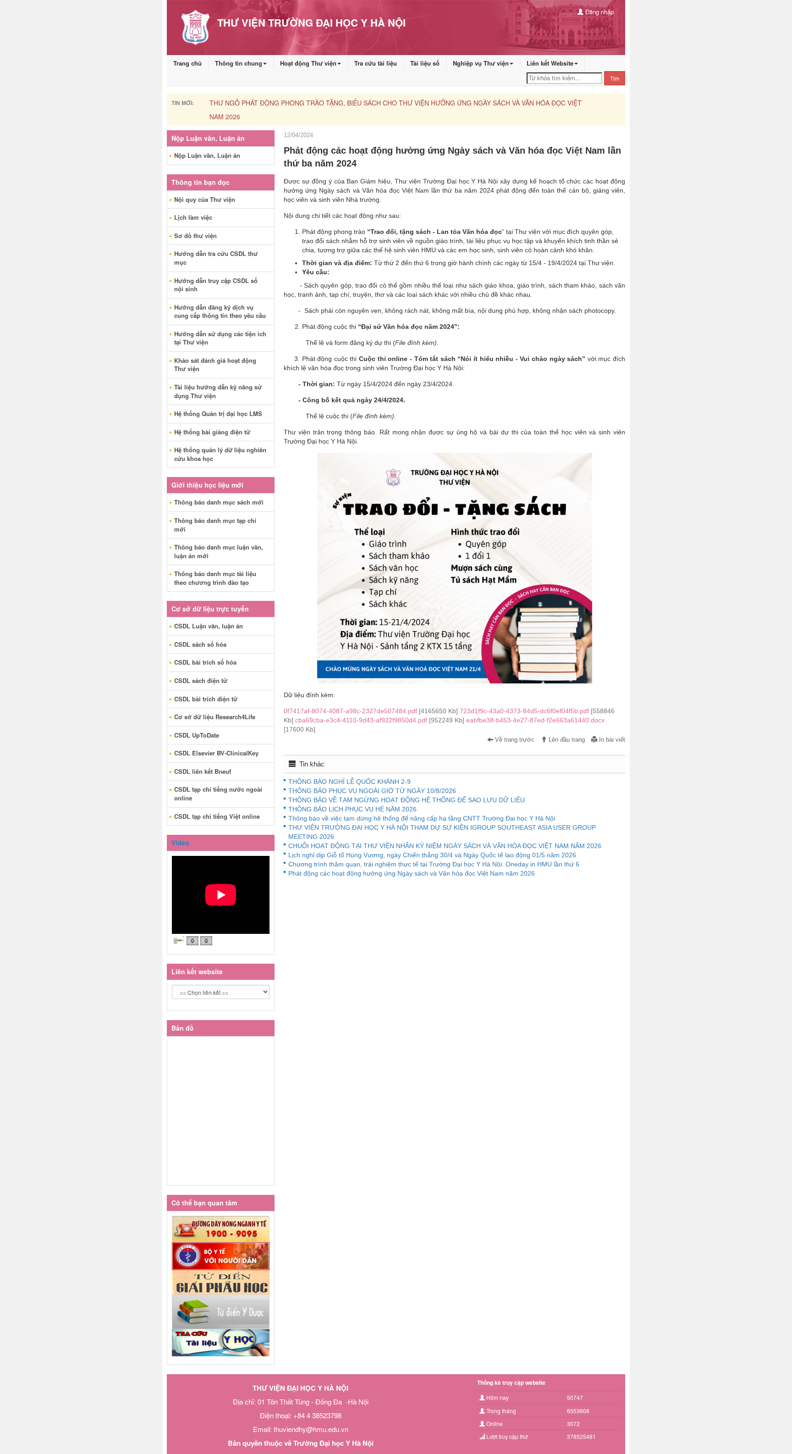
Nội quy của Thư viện (204, 199)
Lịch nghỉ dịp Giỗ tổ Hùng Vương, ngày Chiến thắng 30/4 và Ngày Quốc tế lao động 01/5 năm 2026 (432, 855)
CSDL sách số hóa (200, 644)
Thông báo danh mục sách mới (219, 502)
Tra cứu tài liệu (375, 63)
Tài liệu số (425, 63)
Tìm (614, 78)
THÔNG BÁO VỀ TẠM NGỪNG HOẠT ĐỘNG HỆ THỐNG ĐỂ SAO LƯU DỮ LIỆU (406, 800)
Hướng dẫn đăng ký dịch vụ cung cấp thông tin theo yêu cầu (220, 311)
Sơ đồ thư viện (195, 235)
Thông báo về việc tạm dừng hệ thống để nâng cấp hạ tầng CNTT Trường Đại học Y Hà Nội (421, 818)
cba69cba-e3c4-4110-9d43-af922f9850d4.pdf (380, 720)
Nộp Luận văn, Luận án (207, 155)
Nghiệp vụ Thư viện (481, 63)
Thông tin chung (238, 63)
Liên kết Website (550, 63)
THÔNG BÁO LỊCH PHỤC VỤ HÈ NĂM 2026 (352, 809)
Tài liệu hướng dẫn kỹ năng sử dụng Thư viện (218, 391)
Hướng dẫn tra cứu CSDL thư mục (216, 257)
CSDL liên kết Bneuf (202, 771)
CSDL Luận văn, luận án (208, 626)
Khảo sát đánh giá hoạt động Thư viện (215, 364)
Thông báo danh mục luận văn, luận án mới (218, 551)
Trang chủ (187, 63)
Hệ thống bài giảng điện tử (212, 431)
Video (180, 842)
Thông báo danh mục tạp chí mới (215, 524)
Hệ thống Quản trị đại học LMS (218, 413)
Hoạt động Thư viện (308, 63)
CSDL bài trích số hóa (205, 662)
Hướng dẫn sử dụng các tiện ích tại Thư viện (220, 338)
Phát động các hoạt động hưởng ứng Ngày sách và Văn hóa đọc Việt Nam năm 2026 (411, 873)
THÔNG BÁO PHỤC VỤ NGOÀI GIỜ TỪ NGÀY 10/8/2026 (372, 790)
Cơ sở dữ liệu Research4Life (214, 716)
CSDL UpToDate (196, 735)
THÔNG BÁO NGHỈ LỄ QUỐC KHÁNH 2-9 (349, 781)
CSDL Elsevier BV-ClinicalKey (216, 753)
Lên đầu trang (566, 740)
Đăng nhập (598, 11)
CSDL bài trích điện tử (205, 698)
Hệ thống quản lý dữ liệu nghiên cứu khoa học (220, 454)
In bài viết (611, 740)
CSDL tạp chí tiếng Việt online (217, 816)
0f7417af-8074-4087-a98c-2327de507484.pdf (372, 711)
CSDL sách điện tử (200, 680)
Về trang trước (513, 740)
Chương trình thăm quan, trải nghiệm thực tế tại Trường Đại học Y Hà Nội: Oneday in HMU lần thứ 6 (433, 864)
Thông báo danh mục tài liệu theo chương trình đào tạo (215, 578)
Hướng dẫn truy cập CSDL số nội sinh (216, 285)
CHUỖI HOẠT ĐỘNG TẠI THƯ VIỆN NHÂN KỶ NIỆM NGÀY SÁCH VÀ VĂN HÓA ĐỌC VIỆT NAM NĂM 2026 (444, 845)
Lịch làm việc (193, 217)
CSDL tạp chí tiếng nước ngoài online (218, 793)
